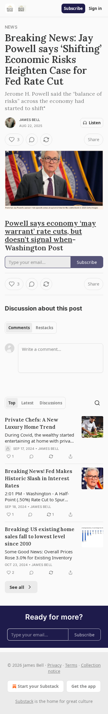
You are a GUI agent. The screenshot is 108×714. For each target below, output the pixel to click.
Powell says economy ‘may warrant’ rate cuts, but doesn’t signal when (50, 231)
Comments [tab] (19, 327)
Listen (95, 122)
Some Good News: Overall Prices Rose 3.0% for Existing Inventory (39, 555)
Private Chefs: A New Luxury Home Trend (31, 423)
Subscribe (73, 8)
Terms (71, 665)
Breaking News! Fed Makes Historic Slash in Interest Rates (38, 478)
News (11, 26)
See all (17, 587)
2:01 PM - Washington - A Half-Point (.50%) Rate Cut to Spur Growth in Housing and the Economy (37, 496)
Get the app (83, 686)
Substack (24, 701)
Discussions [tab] (51, 403)
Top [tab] (11, 403)
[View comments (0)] (32, 140)
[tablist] (31, 328)
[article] (54, 438)
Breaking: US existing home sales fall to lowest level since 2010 (39, 536)
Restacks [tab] (44, 327)
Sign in (95, 8)
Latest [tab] (27, 403)
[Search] (97, 403)
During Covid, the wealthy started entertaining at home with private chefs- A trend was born (39, 438)
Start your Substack (38, 686)
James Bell (29, 120)
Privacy (54, 665)
